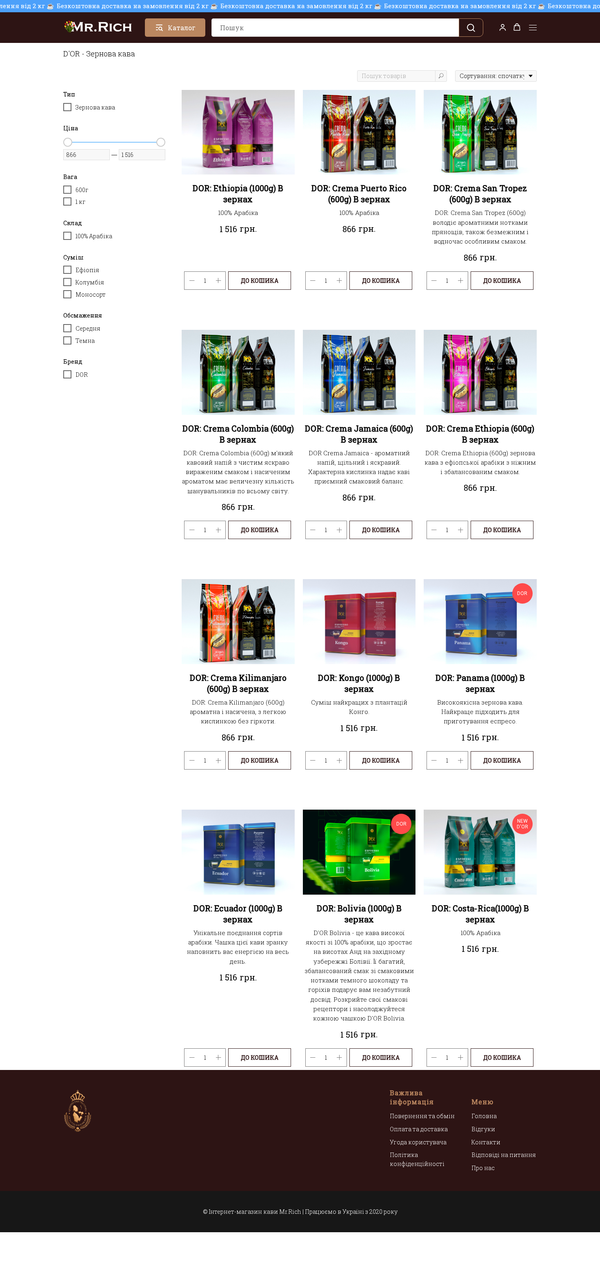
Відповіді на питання (503, 1155)
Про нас (483, 1168)
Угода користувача (418, 1142)
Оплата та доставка (419, 1129)
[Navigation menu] (533, 28)
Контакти (485, 1142)
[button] (503, 27)
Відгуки (483, 1129)
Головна (484, 1116)
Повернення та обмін (422, 1116)
